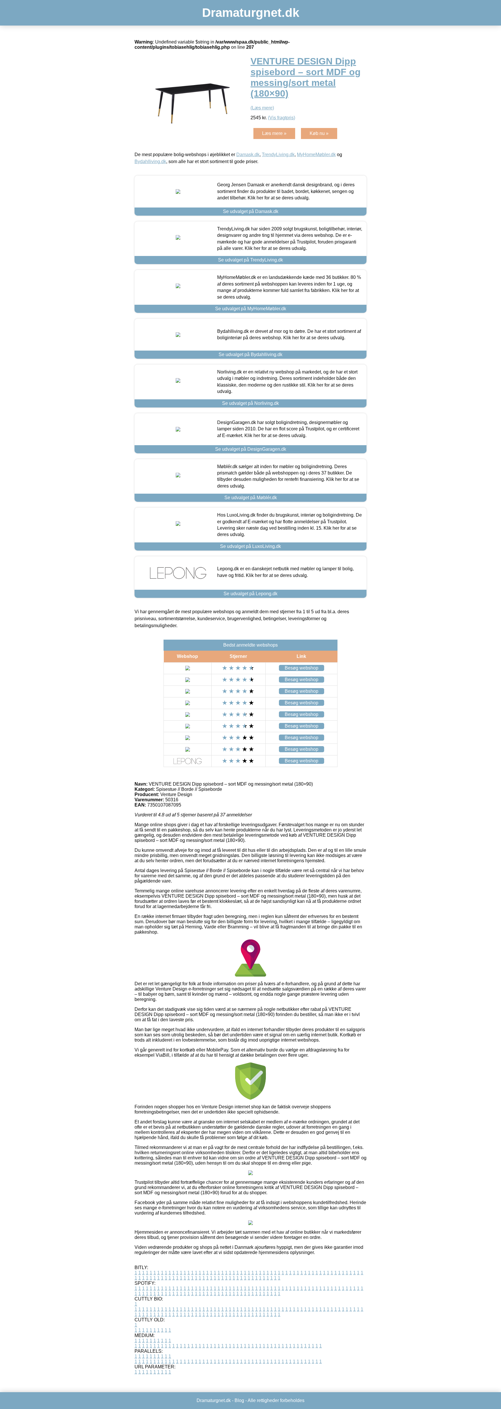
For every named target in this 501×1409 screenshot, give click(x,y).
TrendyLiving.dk (278, 154)
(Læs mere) (262, 107)
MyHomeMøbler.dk (316, 154)
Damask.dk (247, 154)
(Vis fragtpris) (281, 117)
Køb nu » (319, 133)
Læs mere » (274, 133)
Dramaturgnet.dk (250, 12)
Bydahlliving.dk (150, 161)
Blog (239, 1400)
